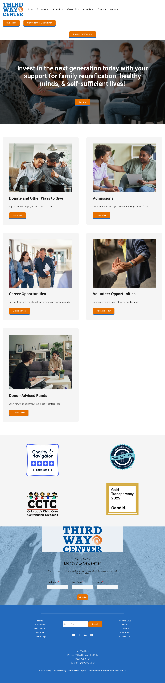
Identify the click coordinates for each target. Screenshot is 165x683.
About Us (86, 9)
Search (95, 624)
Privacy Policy (59, 670)
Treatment (40, 632)
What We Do (40, 628)
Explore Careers (19, 311)
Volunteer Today (104, 311)
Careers (114, 9)
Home (30, 9)
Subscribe (82, 597)
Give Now (82, 102)
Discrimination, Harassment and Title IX (107, 670)
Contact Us (124, 636)
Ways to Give (73, 9)
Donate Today (19, 412)
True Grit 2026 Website (82, 34)
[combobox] (76, 624)
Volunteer (125, 632)
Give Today (11, 23)
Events (101, 9)
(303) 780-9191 (82, 659)
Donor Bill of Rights (77, 670)
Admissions (58, 9)
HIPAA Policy (45, 670)
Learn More (101, 215)
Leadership (40, 636)
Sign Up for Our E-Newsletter (39, 23)
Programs (41, 9)
